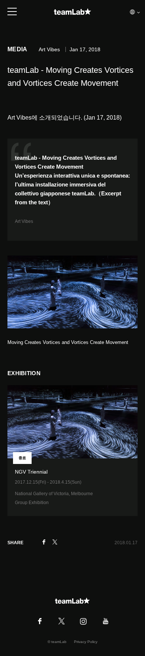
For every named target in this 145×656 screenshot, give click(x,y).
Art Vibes (24, 221)
